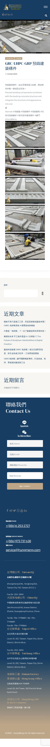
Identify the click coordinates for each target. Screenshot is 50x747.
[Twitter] (14, 510)
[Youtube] (21, 510)
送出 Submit (25, 486)
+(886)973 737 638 (18, 540)
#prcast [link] (9, 111)
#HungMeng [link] (11, 119)
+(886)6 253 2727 (18, 525)
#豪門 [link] (37, 115)
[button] (46, 15)
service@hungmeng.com (23, 549)
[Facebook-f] (3, 14)
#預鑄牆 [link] (16, 111)
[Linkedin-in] (9, 14)
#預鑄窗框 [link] (35, 111)
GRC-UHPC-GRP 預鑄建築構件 (24, 66)
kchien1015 (12, 73)
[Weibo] (6, 14)
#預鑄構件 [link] (25, 111)
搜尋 (5, 285)
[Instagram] (11, 14)
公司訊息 (18, 58)
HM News (9, 58)
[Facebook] (7, 510)
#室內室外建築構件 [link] (25, 115)
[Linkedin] (25, 510)
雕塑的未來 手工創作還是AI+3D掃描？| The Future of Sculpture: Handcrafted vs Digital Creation (23, 340)
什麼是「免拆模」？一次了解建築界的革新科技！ (25, 330)
